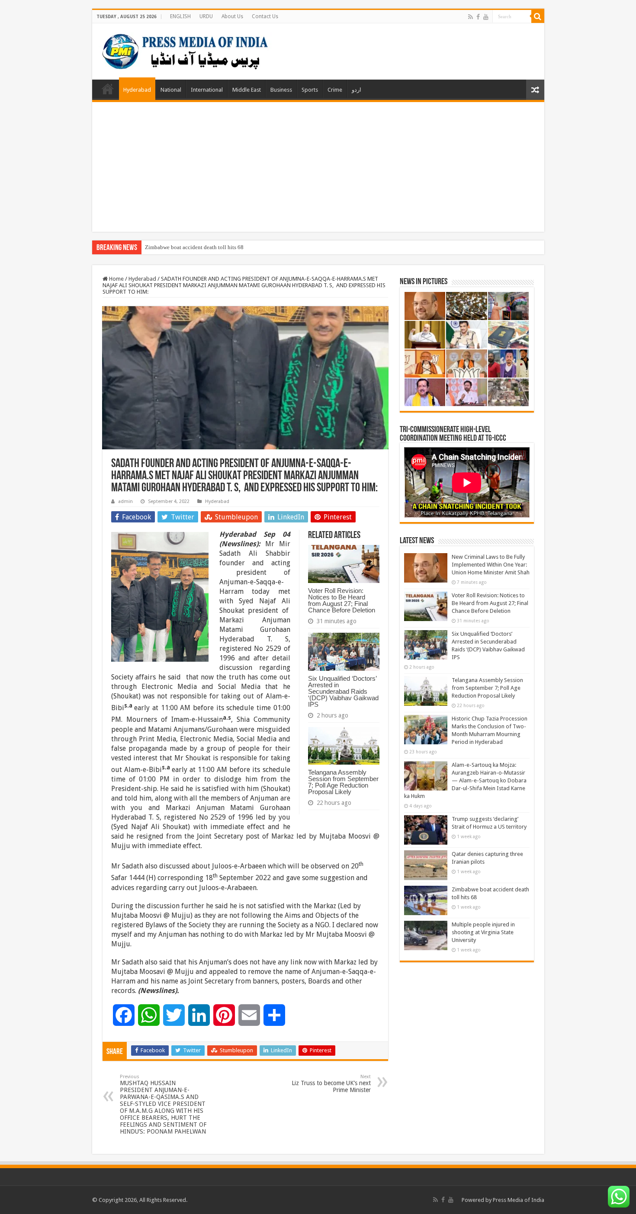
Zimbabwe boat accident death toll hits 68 (194, 247)
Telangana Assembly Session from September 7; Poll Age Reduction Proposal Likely (343, 782)
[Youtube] (485, 17)
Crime (335, 89)
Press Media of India (518, 1200)
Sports (310, 89)
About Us (232, 16)
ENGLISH (180, 16)
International (207, 89)
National (171, 89)
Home (107, 89)
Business (281, 89)
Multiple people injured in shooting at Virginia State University (483, 932)
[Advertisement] (318, 166)
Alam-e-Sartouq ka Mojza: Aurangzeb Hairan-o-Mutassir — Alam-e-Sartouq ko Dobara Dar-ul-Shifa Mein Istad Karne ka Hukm (465, 780)
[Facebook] (478, 17)
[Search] (537, 16)
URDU (206, 16)
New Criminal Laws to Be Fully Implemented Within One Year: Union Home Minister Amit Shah (491, 565)
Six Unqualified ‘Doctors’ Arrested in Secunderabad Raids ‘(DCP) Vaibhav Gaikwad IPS (343, 691)
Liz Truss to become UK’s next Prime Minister (331, 1083)
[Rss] (470, 17)
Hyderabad (137, 89)
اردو (356, 89)
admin (125, 501)
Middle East (246, 89)
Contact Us (265, 16)
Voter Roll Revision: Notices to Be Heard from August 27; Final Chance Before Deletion (341, 600)
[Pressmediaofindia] (185, 49)
